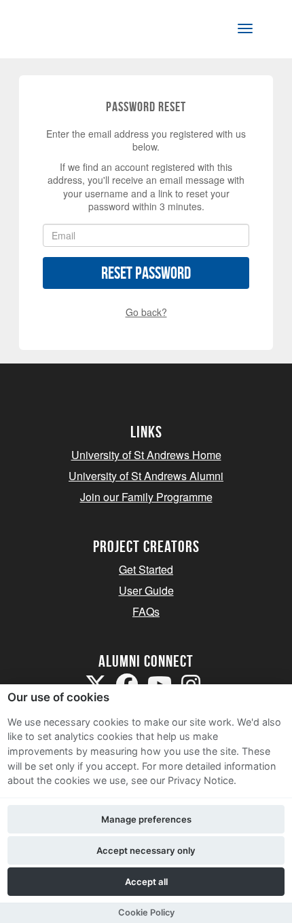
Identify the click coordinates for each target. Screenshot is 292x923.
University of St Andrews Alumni (146, 476)
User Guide (146, 590)
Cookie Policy (146, 912)
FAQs (146, 611)
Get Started (146, 569)
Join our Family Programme (146, 497)
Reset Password (146, 273)
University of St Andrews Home (146, 455)
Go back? (146, 312)
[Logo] (77, 31)
